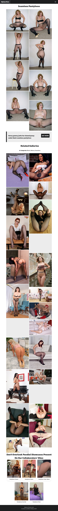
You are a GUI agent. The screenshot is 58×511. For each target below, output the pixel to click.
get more (45, 136)
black (28, 150)
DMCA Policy (30, 509)
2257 (35, 509)
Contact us (24, 509)
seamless (37, 150)
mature (33, 150)
